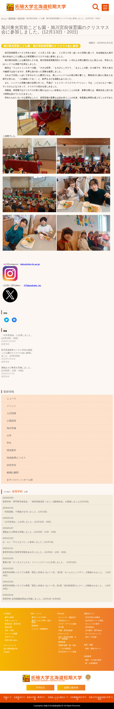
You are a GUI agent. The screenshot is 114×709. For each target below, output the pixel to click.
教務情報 (61, 642)
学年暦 (61, 627)
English (7, 652)
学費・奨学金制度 (65, 630)
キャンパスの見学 (92, 624)
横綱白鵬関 (13, 472)
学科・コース (35, 614)
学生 (9, 443)
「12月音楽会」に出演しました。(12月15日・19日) (27, 522)
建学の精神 (9, 617)
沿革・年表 (9, 630)
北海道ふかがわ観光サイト (56, 698)
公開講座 (11, 420)
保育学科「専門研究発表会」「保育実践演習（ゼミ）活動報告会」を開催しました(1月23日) (46, 501)
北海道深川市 (18, 698)
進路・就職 (88, 645)
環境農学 (11, 450)
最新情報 (8, 391)
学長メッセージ (11, 621)
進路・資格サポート (93, 648)
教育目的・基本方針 (13, 624)
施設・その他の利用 (93, 660)
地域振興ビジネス (16, 457)
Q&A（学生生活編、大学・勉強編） (67, 638)
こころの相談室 (64, 648)
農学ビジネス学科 (39, 617)
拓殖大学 (6, 698)
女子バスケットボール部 (20, 480)
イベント (11, 406)
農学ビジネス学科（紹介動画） (41, 621)
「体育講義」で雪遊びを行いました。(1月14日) (25, 512)
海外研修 (11, 428)
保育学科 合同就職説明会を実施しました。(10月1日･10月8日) (32, 599)
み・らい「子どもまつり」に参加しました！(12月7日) (28, 542)
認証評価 (8, 627)
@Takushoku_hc (32, 285)
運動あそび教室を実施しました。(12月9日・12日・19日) (29, 532)
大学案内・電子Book (93, 630)
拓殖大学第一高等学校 (35, 698)
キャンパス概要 (11, 634)
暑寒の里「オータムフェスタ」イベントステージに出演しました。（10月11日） (40, 562)
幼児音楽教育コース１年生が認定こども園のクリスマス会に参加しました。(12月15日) (16, 353)
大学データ (9, 637)
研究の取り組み (11, 640)
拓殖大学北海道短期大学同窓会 (99, 698)
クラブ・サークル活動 (67, 624)
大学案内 (7, 614)
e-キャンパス (63, 634)
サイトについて (10, 645)
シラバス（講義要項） (40, 629)
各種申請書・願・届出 (67, 645)
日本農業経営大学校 (77, 698)
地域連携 (87, 656)
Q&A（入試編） (91, 637)
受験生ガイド (89, 614)
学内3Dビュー (64, 621)
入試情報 (11, 413)
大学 (9, 435)
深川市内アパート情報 (67, 652)
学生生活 (60, 614)
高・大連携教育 (91, 663)
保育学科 (11, 465)
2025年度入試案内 (92, 617)
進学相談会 (89, 627)
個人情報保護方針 (11, 649)
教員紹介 (35, 626)
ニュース (11, 398)
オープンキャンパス (93, 634)
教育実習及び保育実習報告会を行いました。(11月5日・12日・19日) (34, 552)
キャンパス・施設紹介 (67, 617)
